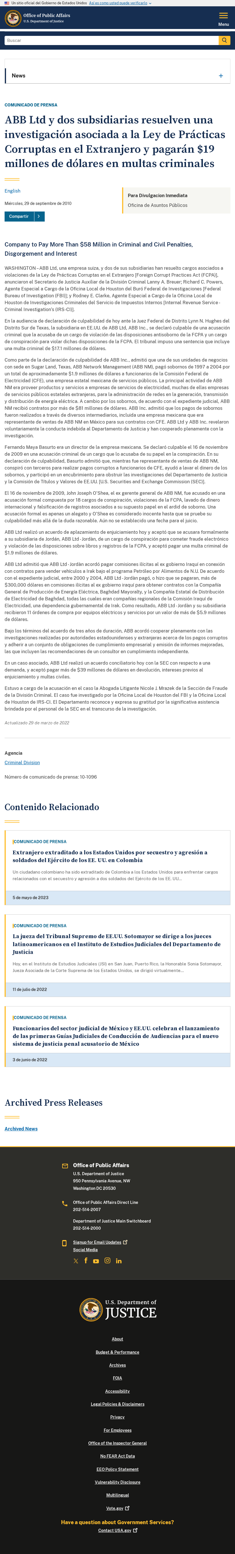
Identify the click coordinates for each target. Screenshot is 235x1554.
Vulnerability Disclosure (117, 1482)
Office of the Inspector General (117, 1443)
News (19, 76)
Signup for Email (97, 1242)
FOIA (117, 1378)
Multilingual (117, 1495)
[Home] (38, 25)
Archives (117, 1365)
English (12, 191)
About (117, 1339)
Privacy (117, 1417)
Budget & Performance (117, 1352)
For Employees (118, 1430)
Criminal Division (22, 762)
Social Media (85, 1250)
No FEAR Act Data (117, 1456)
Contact (114, 1530)
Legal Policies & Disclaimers (117, 1404)
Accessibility (117, 1391)
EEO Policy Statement (118, 1469)
